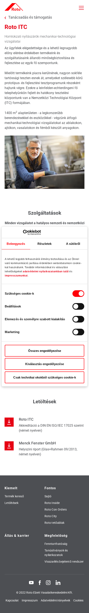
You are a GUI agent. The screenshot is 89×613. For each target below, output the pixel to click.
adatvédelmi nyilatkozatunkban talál (46, 271)
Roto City (50, 516)
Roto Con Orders (55, 509)
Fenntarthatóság (55, 543)
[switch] (78, 306)
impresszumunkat (16, 275)
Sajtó (48, 496)
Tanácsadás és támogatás (30, 17)
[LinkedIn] (58, 582)
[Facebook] (40, 582)
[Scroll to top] (82, 606)
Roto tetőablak (54, 522)
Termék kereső (14, 496)
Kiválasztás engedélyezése (44, 364)
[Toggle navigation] (81, 8)
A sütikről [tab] (73, 243)
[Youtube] (31, 582)
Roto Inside (52, 503)
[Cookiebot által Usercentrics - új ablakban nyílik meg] (23, 232)
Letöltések (11, 503)
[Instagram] (48, 582)
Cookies (78, 600)
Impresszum (30, 600)
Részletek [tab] (44, 243)
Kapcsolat (12, 600)
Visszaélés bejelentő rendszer (64, 561)
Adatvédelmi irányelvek (55, 600)
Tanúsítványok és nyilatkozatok (56, 553)
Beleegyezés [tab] (16, 243)
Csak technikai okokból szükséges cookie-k (44, 377)
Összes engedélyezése (44, 350)
